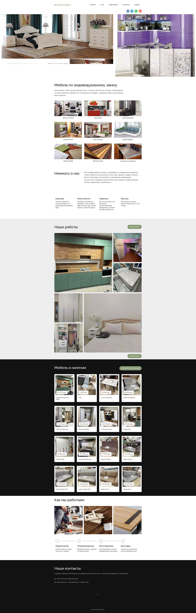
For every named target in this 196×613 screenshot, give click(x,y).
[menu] (107, 4)
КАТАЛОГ (93, 4)
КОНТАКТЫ (126, 4)
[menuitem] (93, 4)
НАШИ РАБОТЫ (113, 4)
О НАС (102, 4)
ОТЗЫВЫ (136, 4)
